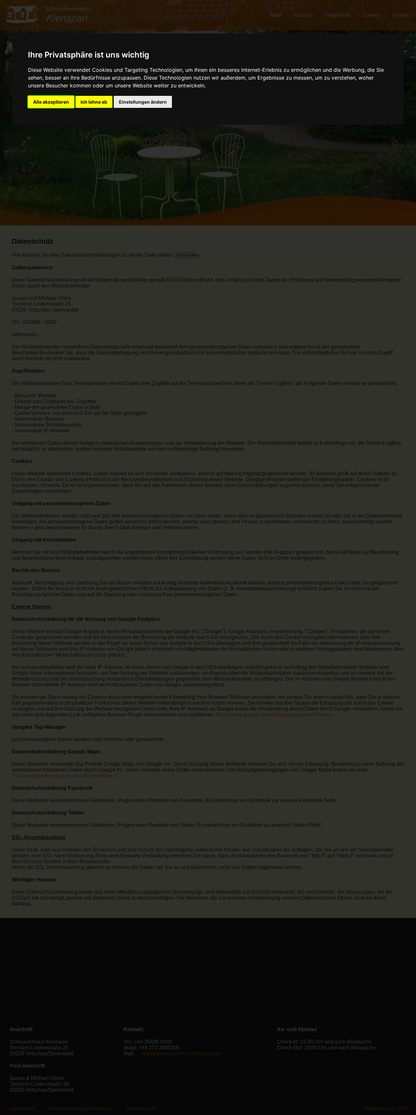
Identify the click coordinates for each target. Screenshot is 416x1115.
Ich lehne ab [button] (94, 102)
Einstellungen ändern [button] (143, 102)
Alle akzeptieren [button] (51, 102)
